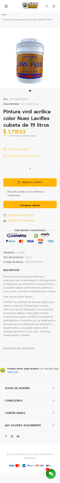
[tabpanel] (30, 58)
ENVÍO (6, 136)
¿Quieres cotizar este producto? (24, 156)
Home (4, 14)
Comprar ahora (30, 205)
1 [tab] (30, 91)
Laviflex (21, 253)
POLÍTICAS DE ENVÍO (18, 149)
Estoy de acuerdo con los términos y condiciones (26, 193)
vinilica (28, 257)
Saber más (12, 371)
